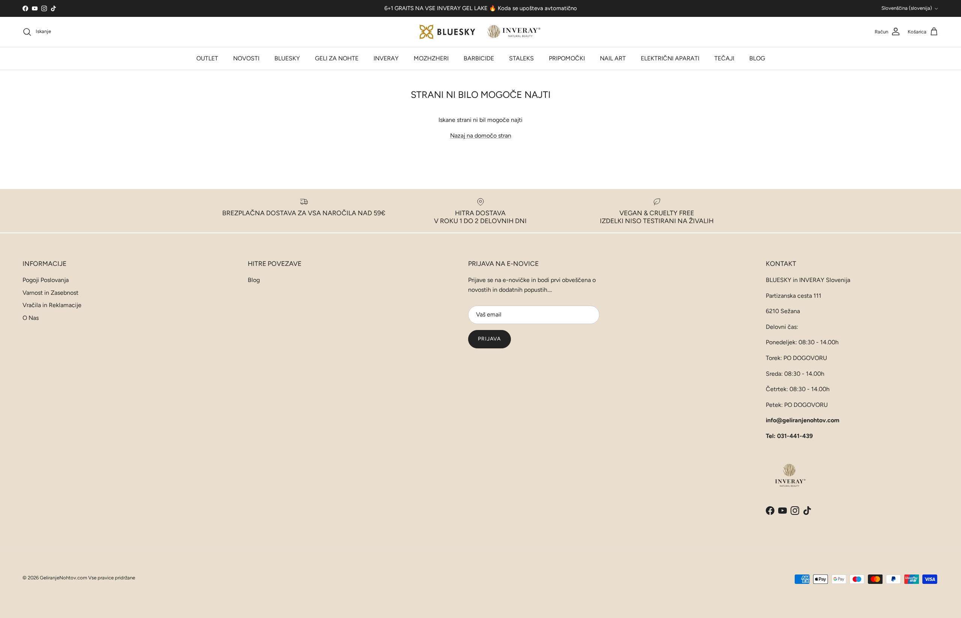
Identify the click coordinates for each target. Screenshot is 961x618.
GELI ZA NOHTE (336, 58)
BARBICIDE (479, 58)
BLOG (757, 58)
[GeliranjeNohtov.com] (481, 31)
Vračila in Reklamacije (52, 305)
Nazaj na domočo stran (480, 135)
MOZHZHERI (431, 58)
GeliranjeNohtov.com (63, 577)
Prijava (489, 339)
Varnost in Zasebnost (50, 292)
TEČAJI (724, 58)
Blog (254, 280)
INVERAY (386, 58)
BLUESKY (287, 58)
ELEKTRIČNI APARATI (670, 58)
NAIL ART (613, 58)
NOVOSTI (246, 58)
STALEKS (521, 58)
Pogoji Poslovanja (46, 280)
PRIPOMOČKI (567, 58)
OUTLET (207, 58)
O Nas (31, 317)
